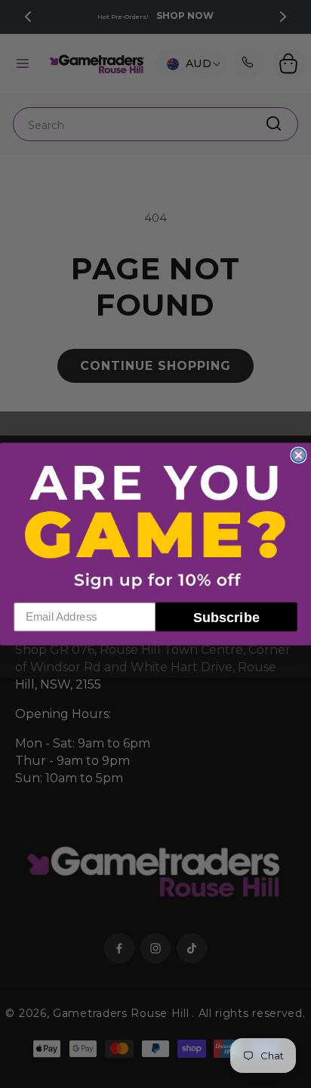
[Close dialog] (298, 455)
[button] (155, 526)
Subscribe (226, 616)
